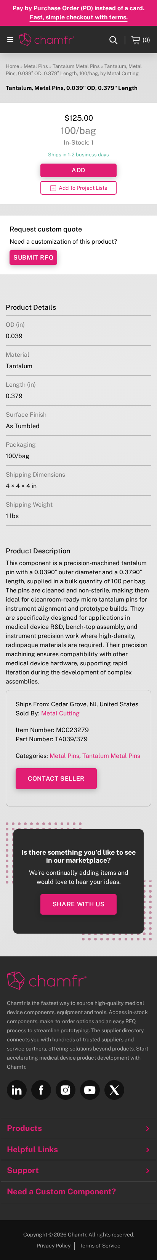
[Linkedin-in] (17, 1090)
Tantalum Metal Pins (76, 66)
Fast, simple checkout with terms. (79, 17)
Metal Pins (36, 66)
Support (23, 1170)
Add (78, 170)
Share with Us (78, 904)
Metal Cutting (60, 713)
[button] (10, 39)
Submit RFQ (33, 257)
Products (24, 1128)
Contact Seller (56, 778)
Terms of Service (100, 1246)
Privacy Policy (53, 1246)
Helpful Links (32, 1149)
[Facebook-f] (41, 1090)
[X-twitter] (114, 1090)
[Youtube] (90, 1090)
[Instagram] (65, 1090)
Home (12, 66)
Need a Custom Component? (61, 1191)
